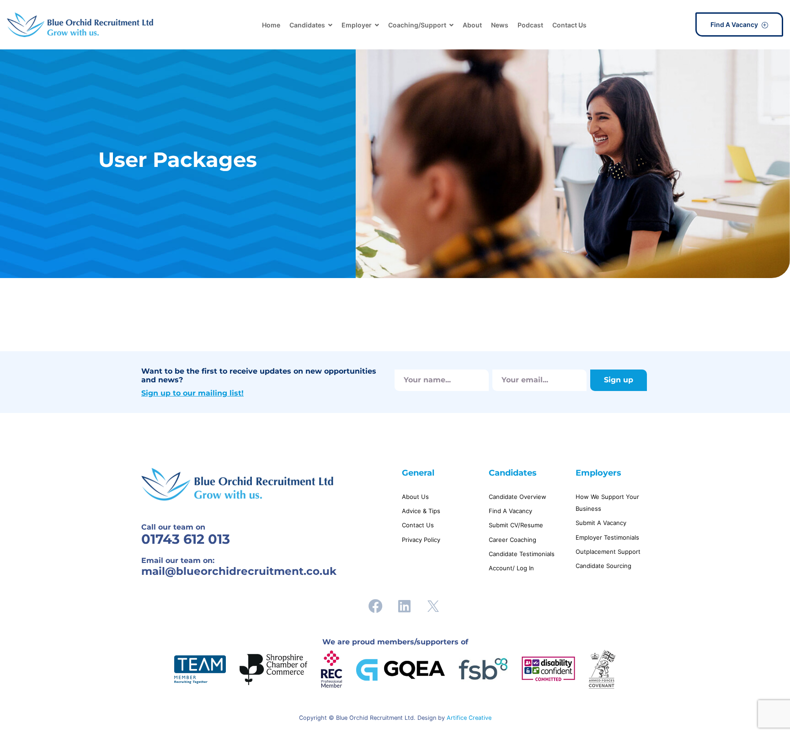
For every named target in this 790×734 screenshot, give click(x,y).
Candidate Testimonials (522, 553)
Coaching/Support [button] (417, 25)
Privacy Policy (421, 539)
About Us (415, 496)
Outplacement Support (608, 551)
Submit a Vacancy (601, 522)
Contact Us (569, 25)
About (472, 25)
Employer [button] (357, 25)
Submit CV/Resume (516, 525)
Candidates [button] (307, 25)
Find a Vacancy (734, 24)
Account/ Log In (511, 568)
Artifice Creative (469, 717)
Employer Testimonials (607, 537)
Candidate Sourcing (603, 565)
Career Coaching (512, 539)
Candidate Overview (517, 496)
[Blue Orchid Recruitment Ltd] (80, 24)
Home (271, 25)
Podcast (530, 25)
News (499, 25)
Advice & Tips (421, 510)
